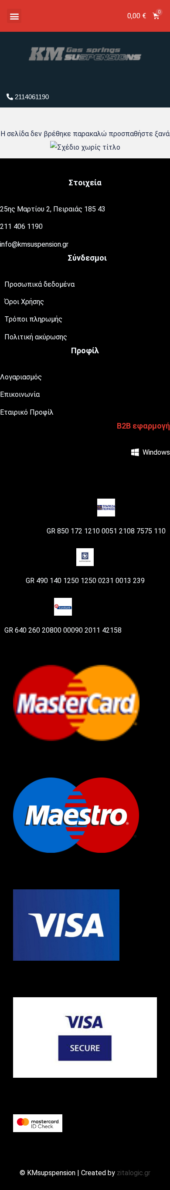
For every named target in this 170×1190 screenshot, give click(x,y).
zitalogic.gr (133, 1173)
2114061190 (31, 97)
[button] (14, 16)
